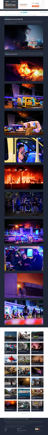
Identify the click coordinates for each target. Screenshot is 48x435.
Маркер (5, 430)
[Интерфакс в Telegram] (18, 431)
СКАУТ (5, 429)
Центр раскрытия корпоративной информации (22, 430)
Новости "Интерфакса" (19, 428)
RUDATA (18, 429)
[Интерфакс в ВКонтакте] (19, 431)
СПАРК (5, 428)
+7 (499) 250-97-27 (28, 424)
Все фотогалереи (24, 413)
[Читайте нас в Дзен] (17, 431)
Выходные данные (37, 431)
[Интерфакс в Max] (21, 431)
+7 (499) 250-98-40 (24, 424)
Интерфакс (24, 12)
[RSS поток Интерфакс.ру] (20, 431)
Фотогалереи (6, 17)
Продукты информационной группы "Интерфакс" (15, 426)
